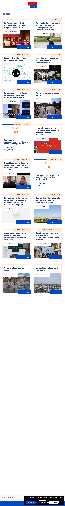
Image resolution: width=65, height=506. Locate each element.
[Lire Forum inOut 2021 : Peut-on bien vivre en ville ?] (16, 73)
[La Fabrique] (32, 4)
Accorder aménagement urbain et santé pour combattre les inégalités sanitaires (15, 236)
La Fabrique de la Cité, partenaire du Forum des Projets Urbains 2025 (15, 25)
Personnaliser (53, 502)
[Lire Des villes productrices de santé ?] (47, 108)
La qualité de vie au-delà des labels (47, 269)
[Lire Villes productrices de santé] (16, 283)
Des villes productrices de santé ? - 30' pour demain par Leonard (47, 177)
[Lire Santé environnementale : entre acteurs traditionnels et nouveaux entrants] (47, 250)
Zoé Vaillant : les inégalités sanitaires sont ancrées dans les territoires (48, 200)
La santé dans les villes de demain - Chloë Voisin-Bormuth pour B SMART (15, 95)
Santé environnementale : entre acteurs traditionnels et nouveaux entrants (47, 236)
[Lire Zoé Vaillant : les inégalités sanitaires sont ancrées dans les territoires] (47, 214)
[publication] (37, 33)
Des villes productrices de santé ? (47, 94)
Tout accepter (31, 502)
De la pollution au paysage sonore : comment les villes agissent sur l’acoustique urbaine (48, 26)
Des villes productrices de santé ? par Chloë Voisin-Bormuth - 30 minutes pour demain (16, 166)
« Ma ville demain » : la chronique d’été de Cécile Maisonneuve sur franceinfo (47, 131)
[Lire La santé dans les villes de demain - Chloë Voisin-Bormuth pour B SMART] (16, 109)
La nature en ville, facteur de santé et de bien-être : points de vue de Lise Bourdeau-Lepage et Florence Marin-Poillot (16, 201)
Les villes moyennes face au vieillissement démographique (47, 60)
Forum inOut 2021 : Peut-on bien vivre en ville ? (15, 59)
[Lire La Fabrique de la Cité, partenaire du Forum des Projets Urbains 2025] (16, 39)
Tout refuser (42, 502)
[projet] (6, 274)
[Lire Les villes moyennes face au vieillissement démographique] (47, 74)
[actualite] (6, 31)
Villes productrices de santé (14, 269)
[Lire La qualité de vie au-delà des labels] (47, 283)
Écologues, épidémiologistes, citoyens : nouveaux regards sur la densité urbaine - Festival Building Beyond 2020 (16, 142)
